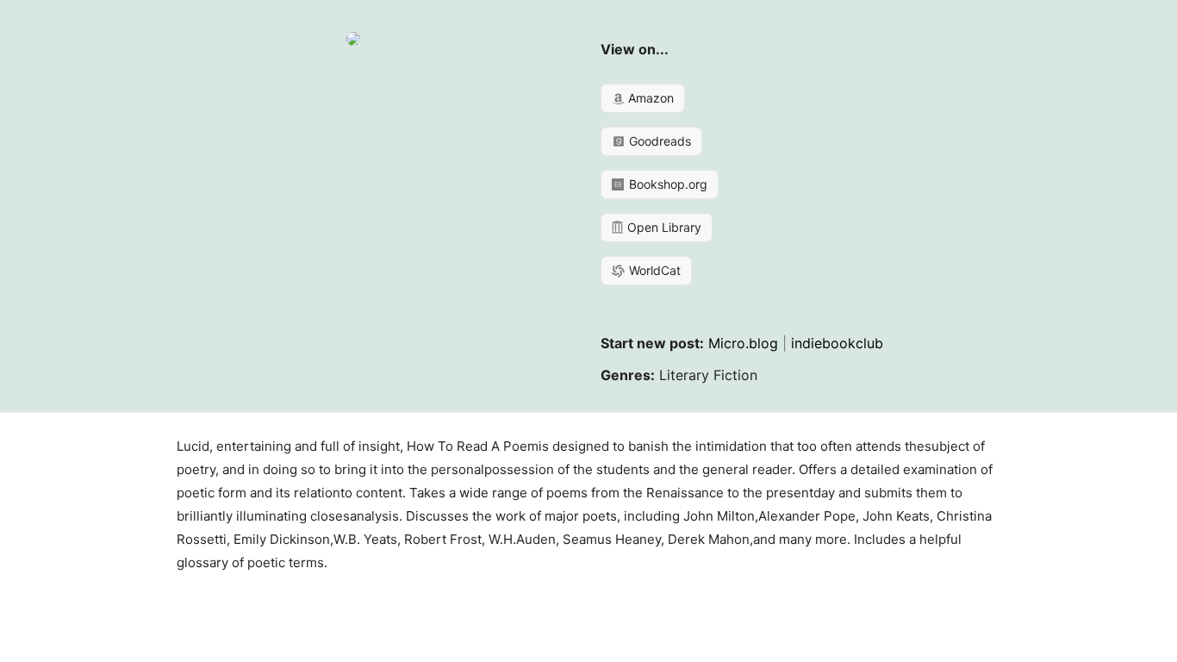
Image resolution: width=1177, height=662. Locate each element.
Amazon (649, 98)
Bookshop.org (666, 184)
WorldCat (653, 270)
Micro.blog (743, 343)
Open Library (662, 227)
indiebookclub (837, 343)
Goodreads (658, 141)
